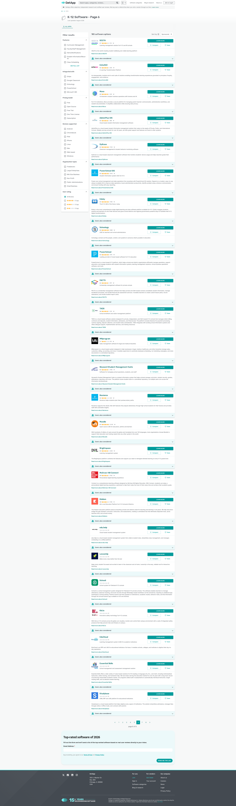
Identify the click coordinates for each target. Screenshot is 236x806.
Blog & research (149, 3)
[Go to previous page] (115, 722)
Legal (162, 788)
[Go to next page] (150, 722)
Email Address (69, 746)
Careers (163, 781)
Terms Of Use (88, 755)
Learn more (155, 7)
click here (160, 801)
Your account (151, 781)
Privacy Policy (99, 755)
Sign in (134, 781)
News (162, 784)
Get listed (149, 778)
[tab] (67, 26)
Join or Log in (169, 3)
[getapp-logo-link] (69, 2)
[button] (74, 40)
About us (159, 3)
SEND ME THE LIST (164, 761)
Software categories (136, 3)
